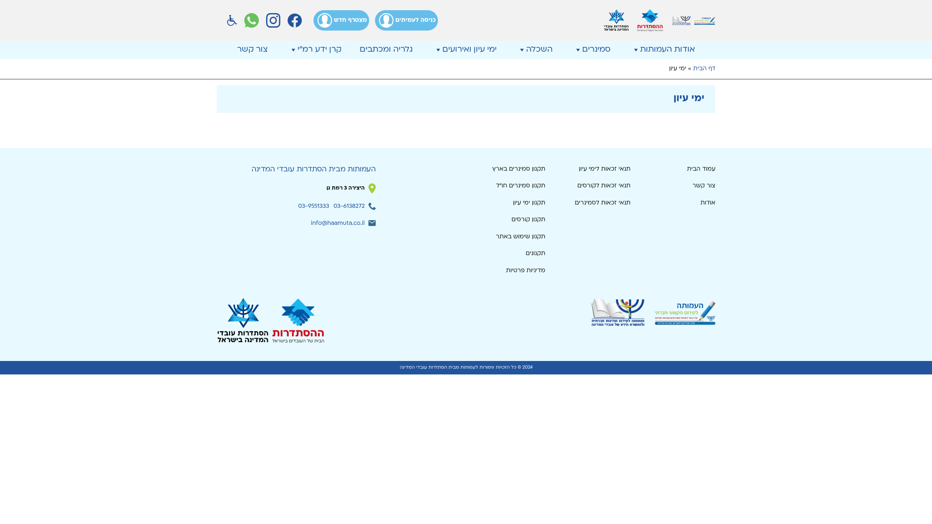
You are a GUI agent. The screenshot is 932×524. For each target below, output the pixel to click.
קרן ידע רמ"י (319, 49)
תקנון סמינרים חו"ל (520, 186)
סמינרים (596, 49)
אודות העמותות (667, 49)
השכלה (539, 49)
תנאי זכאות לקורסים (604, 186)
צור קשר (252, 49)
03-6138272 (349, 206)
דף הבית (704, 69)
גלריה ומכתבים (386, 49)
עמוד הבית (701, 169)
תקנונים (535, 254)
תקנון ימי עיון (529, 203)
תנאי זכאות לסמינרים (603, 203)
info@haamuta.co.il (338, 223)
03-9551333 (313, 206)
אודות (707, 203)
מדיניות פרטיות (525, 271)
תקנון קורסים (528, 220)
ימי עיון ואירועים (469, 49)
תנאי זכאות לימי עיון (605, 169)
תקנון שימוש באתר (520, 237)
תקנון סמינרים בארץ (518, 169)
